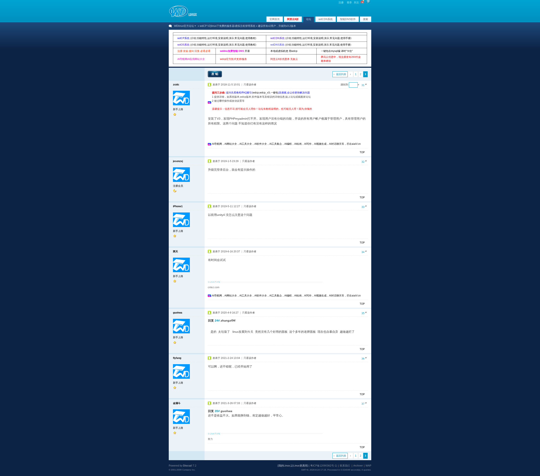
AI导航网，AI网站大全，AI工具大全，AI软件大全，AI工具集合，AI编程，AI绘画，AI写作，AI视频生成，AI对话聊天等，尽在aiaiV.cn (286, 143)
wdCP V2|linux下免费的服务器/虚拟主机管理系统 (227, 25)
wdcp (256, 92)
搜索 (365, 19)
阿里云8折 (293, 19)
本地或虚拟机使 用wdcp (283, 51)
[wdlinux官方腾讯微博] (368, 2)
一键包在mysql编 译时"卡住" (337, 51)
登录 (349, 2)
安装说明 (223, 38)
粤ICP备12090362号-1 (323, 465)
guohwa (177, 312)
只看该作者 (250, 84)
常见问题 (240, 38)
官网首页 (275, 19)
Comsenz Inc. (189, 470)
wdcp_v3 (264, 92)
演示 (231, 38)
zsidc (176, 84)
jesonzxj (178, 161)
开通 (247, 51)
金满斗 (177, 403)
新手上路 (178, 109)
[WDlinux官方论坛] (183, 16)
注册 (341, 2)
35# (217, 411)
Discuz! (187, 465)
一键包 (274, 92)
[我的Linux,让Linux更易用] (293, 465)
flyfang (177, 358)
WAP (368, 465)
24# (217, 320)
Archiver (358, 465)
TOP (362, 152)
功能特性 (202, 38)
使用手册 (345, 38)
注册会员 (178, 185)
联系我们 (345, 465)
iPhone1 (178, 206)
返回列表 (341, 74)
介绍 (193, 38)
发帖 (215, 74)
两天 (175, 251)
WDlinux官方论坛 (184, 25)
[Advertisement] (289, 112)
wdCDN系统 (326, 19)
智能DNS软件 (348, 19)
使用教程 (250, 38)
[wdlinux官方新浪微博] (362, 2)
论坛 (308, 19)
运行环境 (212, 38)
